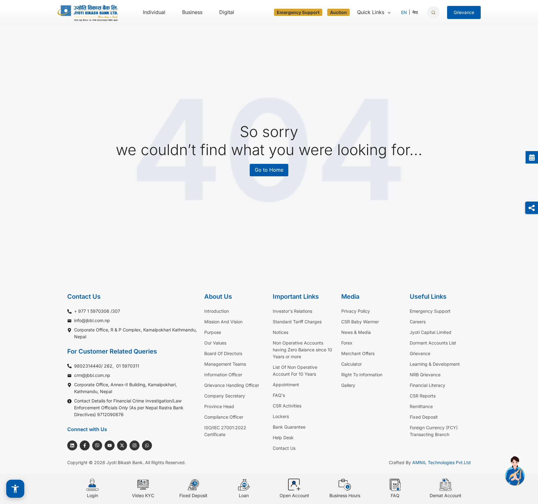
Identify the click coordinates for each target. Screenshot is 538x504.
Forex (346, 342)
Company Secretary (224, 395)
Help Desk (283, 437)
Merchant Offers (358, 353)
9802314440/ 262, (94, 365)
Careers (418, 321)
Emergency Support (298, 12)
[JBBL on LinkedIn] (72, 445)
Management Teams (225, 364)
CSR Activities (287, 405)
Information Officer (223, 374)
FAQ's (279, 395)
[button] (15, 489)
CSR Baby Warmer (360, 321)
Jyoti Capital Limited (430, 332)
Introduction (216, 311)
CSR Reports (423, 395)
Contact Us (284, 448)
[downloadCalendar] (532, 157)
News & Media (356, 332)
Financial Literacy (427, 385)
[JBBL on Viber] (97, 445)
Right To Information (361, 374)
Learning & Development (435, 364)
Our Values (215, 342)
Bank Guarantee (289, 427)
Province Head (219, 406)
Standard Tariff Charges (297, 321)
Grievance (420, 353)
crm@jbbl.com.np (92, 375)
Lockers (281, 416)
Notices (280, 332)
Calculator (351, 364)
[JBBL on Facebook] (85, 445)
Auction (338, 12)
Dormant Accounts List (433, 342)
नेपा (415, 12)
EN (404, 12)
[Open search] (433, 12)
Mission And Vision (223, 321)
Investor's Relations (292, 311)
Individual (154, 12)
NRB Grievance (425, 374)
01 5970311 (127, 365)
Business (192, 12)
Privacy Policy (355, 311)
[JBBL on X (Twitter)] (122, 445)
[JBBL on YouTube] (110, 445)
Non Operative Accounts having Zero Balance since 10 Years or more (302, 349)
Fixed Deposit (424, 417)
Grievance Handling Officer (231, 385)
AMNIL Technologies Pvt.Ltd (441, 462)
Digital (226, 12)
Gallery (348, 385)
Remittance (421, 406)
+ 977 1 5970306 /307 (97, 311)
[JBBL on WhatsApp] (147, 445)
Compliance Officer (223, 417)
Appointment (286, 384)
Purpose (212, 332)
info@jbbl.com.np (92, 320)
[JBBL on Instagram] (134, 445)
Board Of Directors (223, 353)
